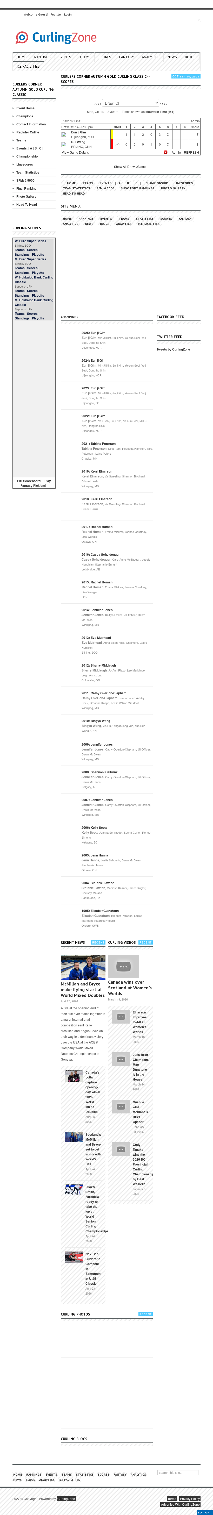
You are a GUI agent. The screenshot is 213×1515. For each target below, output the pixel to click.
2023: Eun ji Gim (93, 388)
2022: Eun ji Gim (93, 415)
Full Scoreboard (29, 480)
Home (21, 57)
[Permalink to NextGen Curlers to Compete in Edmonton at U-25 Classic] (74, 1257)
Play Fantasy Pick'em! (36, 483)
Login (68, 14)
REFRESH (191, 152)
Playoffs (38, 254)
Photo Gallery (26, 196)
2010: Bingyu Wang (96, 720)
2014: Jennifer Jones (97, 610)
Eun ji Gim (78, 132)
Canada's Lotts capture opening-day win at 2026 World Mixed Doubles (92, 1092)
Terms (172, 1498)
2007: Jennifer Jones (97, 799)
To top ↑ (205, 1512)
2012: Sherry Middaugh (99, 665)
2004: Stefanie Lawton (98, 883)
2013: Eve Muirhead (96, 637)
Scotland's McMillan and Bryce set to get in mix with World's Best (93, 1149)
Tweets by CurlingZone (173, 349)
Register (56, 14)
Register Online (27, 132)
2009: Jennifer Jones (97, 744)
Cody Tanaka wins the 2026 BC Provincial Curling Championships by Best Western (144, 1164)
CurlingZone (66, 1498)
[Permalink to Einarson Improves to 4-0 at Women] (121, 1016)
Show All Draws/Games (130, 166)
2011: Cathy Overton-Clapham (104, 693)
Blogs (190, 57)
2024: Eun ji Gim (93, 360)
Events (65, 57)
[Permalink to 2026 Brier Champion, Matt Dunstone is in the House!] (121, 1058)
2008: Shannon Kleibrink (100, 772)
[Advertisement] (34, 398)
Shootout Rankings (137, 188)
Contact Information (31, 124)
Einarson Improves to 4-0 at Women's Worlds (140, 1022)
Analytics (150, 57)
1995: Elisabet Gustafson (100, 910)
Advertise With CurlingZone (180, 1504)
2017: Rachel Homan (97, 526)
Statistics (145, 218)
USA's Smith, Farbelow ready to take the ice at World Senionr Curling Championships (97, 1208)
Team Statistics (27, 172)
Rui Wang (78, 142)
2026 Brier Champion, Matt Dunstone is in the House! (141, 1067)
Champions (24, 116)
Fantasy (126, 57)
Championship (27, 156)
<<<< (97, 103)
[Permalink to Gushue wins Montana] (121, 1106)
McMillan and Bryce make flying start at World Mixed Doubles (83, 989)
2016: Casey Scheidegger (101, 554)
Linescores (24, 164)
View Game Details (75, 152)
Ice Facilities (28, 66)
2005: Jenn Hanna (95, 855)
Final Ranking (26, 188)
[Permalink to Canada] (74, 1075)
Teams (84, 57)
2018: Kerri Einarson (97, 499)
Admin (195, 121)
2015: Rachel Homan (97, 582)
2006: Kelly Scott (94, 827)
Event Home (25, 108)
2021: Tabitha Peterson (99, 443)
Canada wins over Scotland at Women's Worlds (130, 987)
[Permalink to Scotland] (74, 1137)
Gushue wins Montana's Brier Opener (140, 1112)
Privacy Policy (190, 1498)
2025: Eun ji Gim (93, 332)
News (172, 57)
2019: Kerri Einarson (97, 471)
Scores (104, 57)
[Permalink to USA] (74, 1189)
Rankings (42, 57)
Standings (22, 254)
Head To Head (26, 204)
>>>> (163, 103)
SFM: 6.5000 (25, 180)
